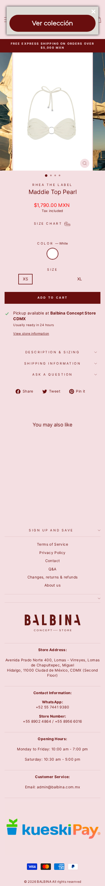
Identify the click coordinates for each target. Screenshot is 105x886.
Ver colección (52, 23)
